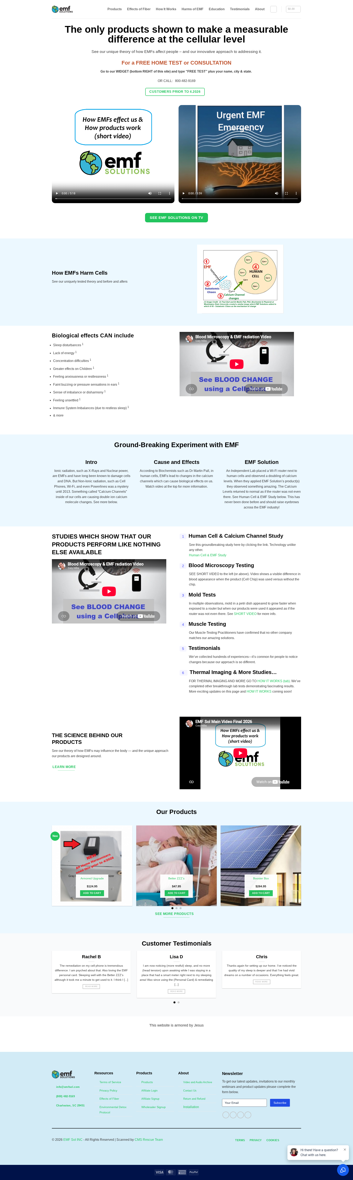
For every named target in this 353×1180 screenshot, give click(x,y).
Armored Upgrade (92, 878)
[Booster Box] (261, 865)
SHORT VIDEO (245, 614)
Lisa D (176, 956)
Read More (91, 986)
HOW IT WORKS (259, 691)
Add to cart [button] (92, 893)
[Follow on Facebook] (225, 1115)
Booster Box (261, 878)
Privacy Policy (108, 1090)
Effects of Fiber (139, 9)
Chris (261, 956)
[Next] (305, 867)
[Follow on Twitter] (240, 1115)
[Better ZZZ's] (176, 865)
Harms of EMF (192, 9)
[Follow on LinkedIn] (248, 1115)
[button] (273, 9)
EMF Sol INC (73, 1139)
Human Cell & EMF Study (207, 555)
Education (217, 9)
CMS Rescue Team (149, 1139)
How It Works (166, 9)
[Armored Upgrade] (92, 865)
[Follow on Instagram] (233, 1115)
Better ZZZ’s (176, 878)
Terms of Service (110, 1082)
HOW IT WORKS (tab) (273, 681)
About (260, 9)
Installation (191, 1107)
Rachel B (91, 956)
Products (114, 9)
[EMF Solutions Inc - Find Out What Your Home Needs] (65, 9)
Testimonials (240, 9)
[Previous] (47, 867)
